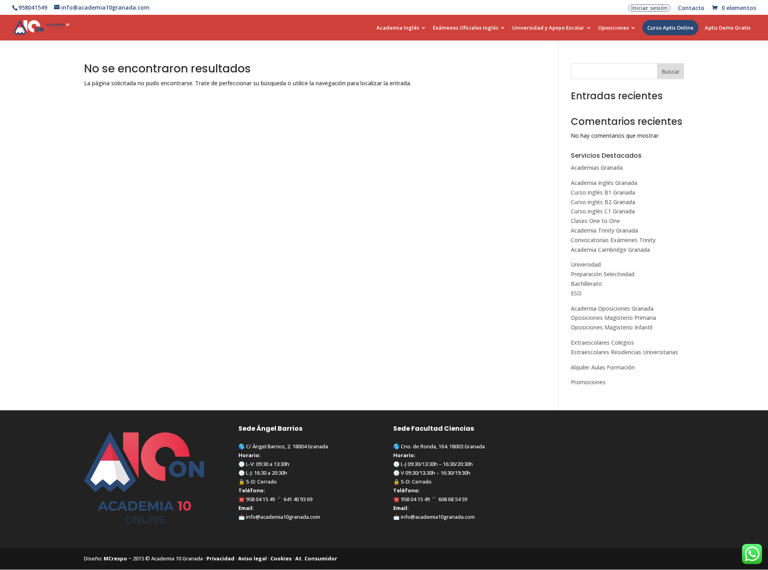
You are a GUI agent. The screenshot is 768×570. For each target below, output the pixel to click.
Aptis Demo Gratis (727, 28)
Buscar (671, 71)
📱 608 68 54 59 (448, 499)
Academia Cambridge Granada (610, 249)
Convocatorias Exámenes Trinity (613, 240)
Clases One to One (595, 221)
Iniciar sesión (649, 8)
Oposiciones (613, 28)
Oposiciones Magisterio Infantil (611, 327)
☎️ (242, 499)
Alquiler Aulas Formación (603, 367)
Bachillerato (586, 283)
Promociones (588, 382)
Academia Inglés (397, 28)
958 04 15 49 (260, 499)
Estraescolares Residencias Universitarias (624, 352)
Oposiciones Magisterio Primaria (613, 317)
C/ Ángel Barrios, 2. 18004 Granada (287, 446)
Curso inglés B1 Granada (603, 192)
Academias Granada (597, 167)
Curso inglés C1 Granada (603, 211)
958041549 (32, 7)
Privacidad (220, 558)
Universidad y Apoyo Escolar (548, 28)
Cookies (281, 558)
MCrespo (115, 558)
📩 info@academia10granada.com (434, 516)
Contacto (691, 8)
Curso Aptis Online (670, 27)
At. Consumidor (316, 558)
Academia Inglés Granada (604, 183)
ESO (576, 293)
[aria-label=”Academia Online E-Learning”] (369, 32)
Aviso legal (252, 558)
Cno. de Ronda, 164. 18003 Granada (443, 446)
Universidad (586, 264)
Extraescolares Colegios (602, 342)
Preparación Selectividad (602, 274)
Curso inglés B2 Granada (603, 202)
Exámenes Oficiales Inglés (465, 28)
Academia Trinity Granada (604, 230)
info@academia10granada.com (283, 516)
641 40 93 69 (298, 499)
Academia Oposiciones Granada (612, 308)
